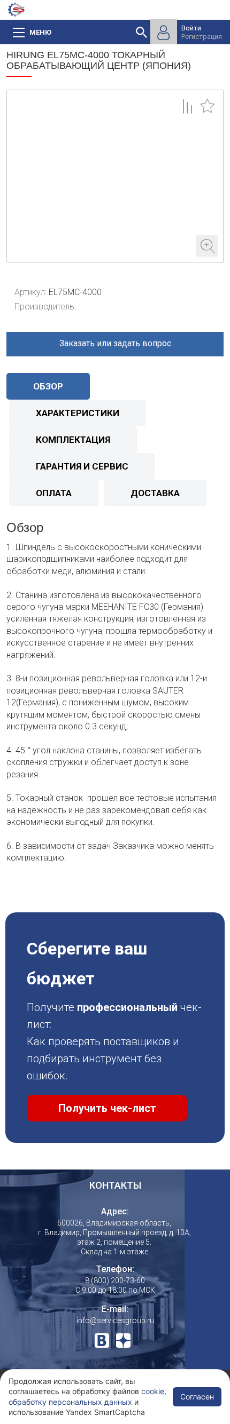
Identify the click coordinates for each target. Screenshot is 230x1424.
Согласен (197, 1396)
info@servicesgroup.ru (115, 1320)
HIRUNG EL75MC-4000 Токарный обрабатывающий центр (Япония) (115, 176)
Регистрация (201, 37)
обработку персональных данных (70, 1401)
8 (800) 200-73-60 (115, 1280)
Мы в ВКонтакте (102, 1340)
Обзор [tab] (48, 386)
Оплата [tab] (54, 493)
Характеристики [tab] (77, 413)
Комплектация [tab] (73, 439)
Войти (191, 28)
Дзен (123, 1340)
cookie (152, 1391)
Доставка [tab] (155, 493)
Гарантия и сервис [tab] (82, 466)
